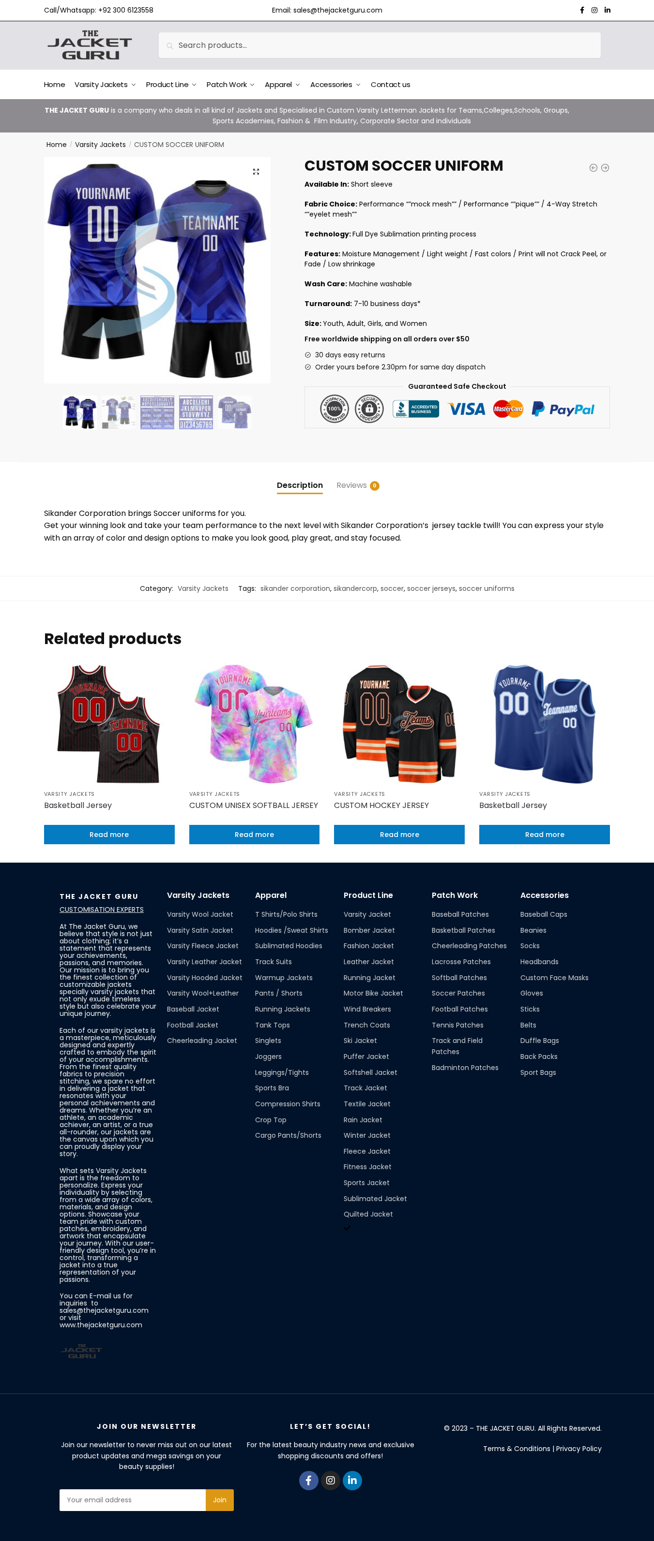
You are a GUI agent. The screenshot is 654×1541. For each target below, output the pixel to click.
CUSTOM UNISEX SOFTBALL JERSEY (253, 805)
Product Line (368, 895)
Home (56, 144)
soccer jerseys (431, 588)
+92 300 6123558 (125, 10)
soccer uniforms (487, 588)
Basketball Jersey (78, 805)
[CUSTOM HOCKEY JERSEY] (399, 724)
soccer (392, 588)
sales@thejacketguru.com (337, 10)
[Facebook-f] (309, 1480)
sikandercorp (355, 588)
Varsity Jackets (100, 144)
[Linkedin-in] (352, 1480)
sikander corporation (295, 588)
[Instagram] (330, 1480)
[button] (256, 171)
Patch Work (455, 895)
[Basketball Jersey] (109, 724)
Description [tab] (300, 485)
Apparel (271, 895)
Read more (109, 834)
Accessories (544, 895)
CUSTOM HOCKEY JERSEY (381, 805)
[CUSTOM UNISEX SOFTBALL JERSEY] (254, 724)
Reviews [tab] (351, 485)
